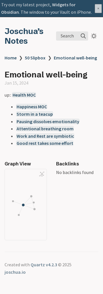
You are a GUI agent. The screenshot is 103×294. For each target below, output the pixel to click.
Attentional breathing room (45, 128)
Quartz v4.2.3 (44, 264)
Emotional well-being (75, 58)
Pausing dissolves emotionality (48, 121)
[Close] (98, 8)
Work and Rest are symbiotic (45, 136)
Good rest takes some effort (45, 143)
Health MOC (24, 95)
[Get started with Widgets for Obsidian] (51, 8)
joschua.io (15, 272)
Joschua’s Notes (24, 36)
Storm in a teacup (35, 114)
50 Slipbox (35, 58)
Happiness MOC (32, 106)
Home (11, 58)
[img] (83, 36)
